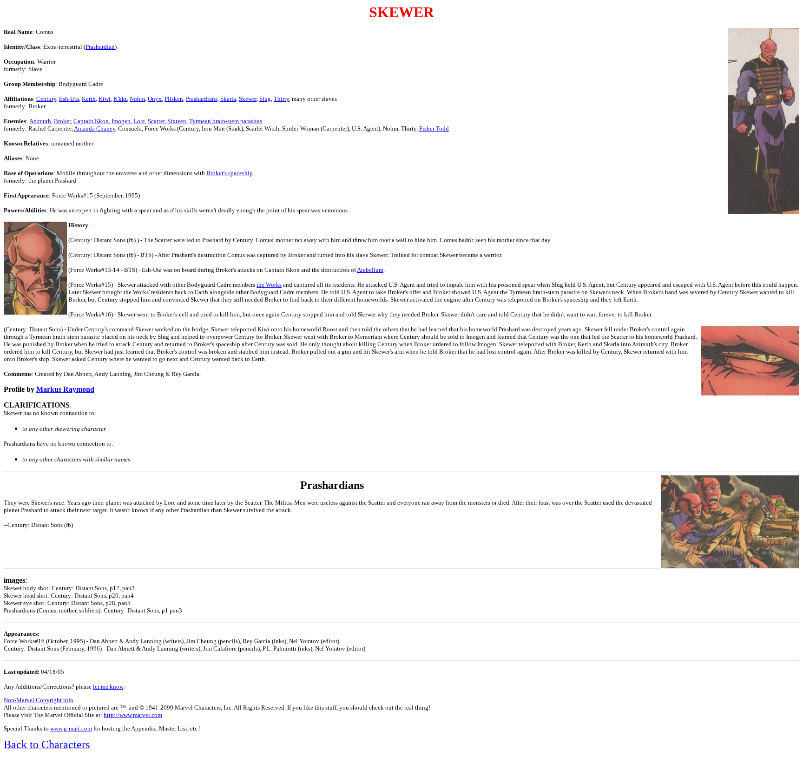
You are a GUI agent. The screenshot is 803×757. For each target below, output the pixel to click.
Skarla (228, 98)
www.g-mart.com (71, 728)
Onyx (155, 98)
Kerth (89, 98)
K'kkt (120, 98)
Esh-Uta (69, 98)
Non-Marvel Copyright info (38, 700)
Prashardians (201, 98)
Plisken (174, 98)
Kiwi (105, 98)
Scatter (156, 121)
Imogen (121, 121)
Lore (139, 121)
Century (46, 98)
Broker (62, 121)
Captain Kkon (91, 121)
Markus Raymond (65, 389)
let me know (108, 686)
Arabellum (370, 269)
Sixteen (176, 121)
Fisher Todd (434, 128)
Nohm (137, 98)
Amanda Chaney (94, 128)
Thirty (281, 98)
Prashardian (100, 46)
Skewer (248, 98)
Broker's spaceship (229, 173)
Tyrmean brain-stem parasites (225, 121)
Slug (265, 98)
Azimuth (40, 121)
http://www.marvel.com (133, 714)
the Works (269, 284)
